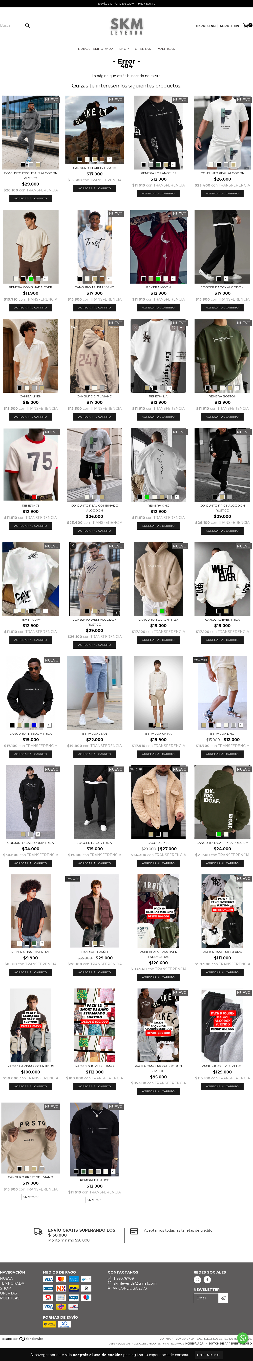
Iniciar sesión (229, 26)
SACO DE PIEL (158, 843)
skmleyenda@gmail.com (135, 1283)
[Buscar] (27, 25)
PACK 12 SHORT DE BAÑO (94, 1066)
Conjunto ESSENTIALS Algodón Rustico (30, 175)
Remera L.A (158, 396)
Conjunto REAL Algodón (222, 173)
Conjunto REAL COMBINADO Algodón (94, 508)
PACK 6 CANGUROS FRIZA (222, 952)
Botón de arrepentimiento (230, 1343)
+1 (109, 159)
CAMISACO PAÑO (94, 952)
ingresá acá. (194, 1343)
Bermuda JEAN (94, 733)
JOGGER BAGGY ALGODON (222, 287)
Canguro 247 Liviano (94, 396)
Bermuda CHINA (158, 733)
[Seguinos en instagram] (197, 1279)
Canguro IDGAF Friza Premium (222, 843)
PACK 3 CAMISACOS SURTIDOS (30, 1066)
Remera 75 (30, 505)
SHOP (124, 49)
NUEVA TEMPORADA (96, 49)
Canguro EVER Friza (222, 619)
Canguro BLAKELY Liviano (94, 168)
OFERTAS (143, 49)
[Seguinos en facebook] (207, 1279)
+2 (226, 278)
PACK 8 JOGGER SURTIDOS (222, 1066)
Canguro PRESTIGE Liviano (30, 1177)
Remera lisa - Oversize (30, 952)
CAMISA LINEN (30, 396)
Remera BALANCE (94, 1180)
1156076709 (124, 1278)
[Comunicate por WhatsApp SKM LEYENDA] (242, 1338)
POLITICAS (166, 49)
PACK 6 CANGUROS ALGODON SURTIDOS (158, 1068)
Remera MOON (158, 287)
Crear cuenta (206, 26)
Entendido (208, 1355)
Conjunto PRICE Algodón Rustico (222, 508)
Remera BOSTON (222, 396)
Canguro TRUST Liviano (94, 287)
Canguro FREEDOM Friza (30, 733)
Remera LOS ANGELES (158, 173)
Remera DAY (31, 619)
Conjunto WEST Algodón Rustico (94, 622)
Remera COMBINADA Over (30, 287)
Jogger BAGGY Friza (94, 843)
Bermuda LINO (222, 733)
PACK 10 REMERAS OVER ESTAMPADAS (158, 954)
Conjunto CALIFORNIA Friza (30, 843)
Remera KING (158, 505)
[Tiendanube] (22, 1340)
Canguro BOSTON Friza (158, 619)
